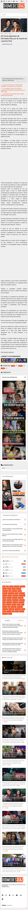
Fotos (10, 591)
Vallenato (14, 604)
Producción (21, 593)
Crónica (10, 595)
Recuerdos (22, 586)
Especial (10, 33)
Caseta (18, 604)
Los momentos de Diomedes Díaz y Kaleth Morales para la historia (12, 94)
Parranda (9, 600)
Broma (10, 613)
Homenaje (16, 586)
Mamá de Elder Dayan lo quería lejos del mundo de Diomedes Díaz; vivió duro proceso (13, 820)
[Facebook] (4, 1)
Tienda (16, 611)
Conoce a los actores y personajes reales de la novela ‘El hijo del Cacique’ (13, 755)
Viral (13, 611)
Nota (7, 586)
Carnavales (11, 609)
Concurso (9, 611)
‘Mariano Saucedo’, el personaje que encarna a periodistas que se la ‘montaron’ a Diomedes (14, 777)
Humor (23, 609)
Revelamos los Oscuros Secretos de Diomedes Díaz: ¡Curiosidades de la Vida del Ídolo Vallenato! (13, 402)
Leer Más (23, 678)
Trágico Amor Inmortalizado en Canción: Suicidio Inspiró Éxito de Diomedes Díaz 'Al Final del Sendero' (13, 429)
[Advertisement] (14, 10)
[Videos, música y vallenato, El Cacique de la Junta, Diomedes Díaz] (14, 8)
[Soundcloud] (17, 1)
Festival (4, 600)
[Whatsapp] (11, 1)
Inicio (2, 33)
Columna (9, 604)
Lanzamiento (22, 595)
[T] (1, 1)
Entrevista (14, 591)
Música (9, 588)
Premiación (13, 606)
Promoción (5, 609)
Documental (9, 602)
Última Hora (19, 606)
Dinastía (13, 588)
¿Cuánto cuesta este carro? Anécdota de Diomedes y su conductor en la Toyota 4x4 (11, 85)
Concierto (5, 595)
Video (4, 586)
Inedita (4, 611)
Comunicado (11, 593)
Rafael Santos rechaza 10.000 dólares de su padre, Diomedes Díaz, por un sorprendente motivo (13, 389)
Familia (16, 593)
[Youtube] (14, 1)
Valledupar (21, 600)
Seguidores (15, 595)
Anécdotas (5, 591)
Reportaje (9, 597)
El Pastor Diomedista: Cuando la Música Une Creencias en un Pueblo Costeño (13, 415)
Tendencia (14, 597)
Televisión (5, 593)
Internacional (15, 600)
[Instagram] (6, 1)
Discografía (21, 602)
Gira (9, 606)
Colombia (5, 606)
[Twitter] (9, 1)
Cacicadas (15, 602)
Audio (4, 602)
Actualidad (20, 597)
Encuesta (22, 611)
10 (4, 860)
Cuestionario (18, 609)
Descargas (5, 613)
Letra (22, 604)
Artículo (6, 33)
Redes (4, 604)
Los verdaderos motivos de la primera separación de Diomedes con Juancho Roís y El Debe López (13, 90)
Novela (4, 597)
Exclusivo (19, 588)
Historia (19, 591)
